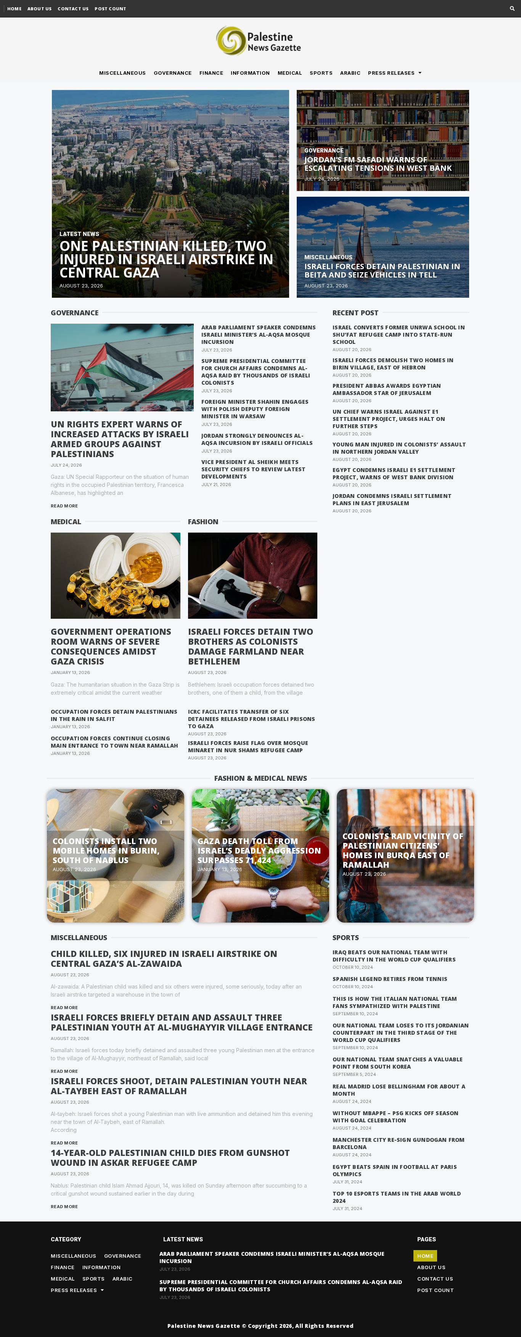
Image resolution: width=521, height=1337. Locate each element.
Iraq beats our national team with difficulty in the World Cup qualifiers (394, 956)
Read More (64, 506)
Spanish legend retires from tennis (390, 978)
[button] (512, 9)
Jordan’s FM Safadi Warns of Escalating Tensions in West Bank (378, 163)
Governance (173, 73)
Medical (290, 73)
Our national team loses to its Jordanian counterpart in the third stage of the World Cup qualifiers (401, 1032)
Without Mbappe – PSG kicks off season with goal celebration (395, 1116)
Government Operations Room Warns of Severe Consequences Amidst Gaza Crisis (111, 646)
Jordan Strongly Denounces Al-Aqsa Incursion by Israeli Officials (257, 439)
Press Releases (391, 73)
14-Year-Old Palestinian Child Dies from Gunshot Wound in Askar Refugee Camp (170, 1157)
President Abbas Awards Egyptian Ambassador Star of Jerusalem (387, 389)
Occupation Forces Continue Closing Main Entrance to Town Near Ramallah (114, 742)
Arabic (350, 73)
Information (250, 73)
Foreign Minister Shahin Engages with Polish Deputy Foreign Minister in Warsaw (255, 409)
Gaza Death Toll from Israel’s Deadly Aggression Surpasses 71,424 (259, 850)
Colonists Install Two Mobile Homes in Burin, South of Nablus (106, 850)
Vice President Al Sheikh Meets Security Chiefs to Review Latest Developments (253, 469)
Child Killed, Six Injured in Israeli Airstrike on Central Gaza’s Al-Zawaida (164, 958)
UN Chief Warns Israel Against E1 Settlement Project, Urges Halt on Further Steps (389, 419)
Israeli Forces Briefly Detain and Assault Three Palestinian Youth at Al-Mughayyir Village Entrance (182, 1022)
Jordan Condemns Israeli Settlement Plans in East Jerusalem (392, 499)
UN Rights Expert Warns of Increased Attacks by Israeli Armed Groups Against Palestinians (120, 438)
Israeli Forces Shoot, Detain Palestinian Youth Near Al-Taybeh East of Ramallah (179, 1085)
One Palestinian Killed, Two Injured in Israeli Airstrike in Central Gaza (166, 259)
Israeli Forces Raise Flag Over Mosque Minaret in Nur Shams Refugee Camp (248, 746)
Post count (110, 8)
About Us (39, 8)
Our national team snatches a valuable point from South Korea (398, 1063)
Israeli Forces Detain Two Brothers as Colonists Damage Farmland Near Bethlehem (250, 646)
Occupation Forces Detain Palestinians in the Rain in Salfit (114, 715)
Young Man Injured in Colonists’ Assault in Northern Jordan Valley (399, 448)
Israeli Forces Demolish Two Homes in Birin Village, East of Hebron (393, 363)
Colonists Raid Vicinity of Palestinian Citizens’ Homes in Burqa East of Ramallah (403, 850)
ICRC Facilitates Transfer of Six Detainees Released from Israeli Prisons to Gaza (251, 719)
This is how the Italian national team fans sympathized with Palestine (395, 1002)
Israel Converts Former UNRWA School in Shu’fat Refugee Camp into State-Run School (399, 334)
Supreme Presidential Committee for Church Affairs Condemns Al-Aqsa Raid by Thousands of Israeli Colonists (255, 371)
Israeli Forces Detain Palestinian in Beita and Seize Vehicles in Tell (382, 270)
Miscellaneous (122, 73)
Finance (211, 73)
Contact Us (73, 8)
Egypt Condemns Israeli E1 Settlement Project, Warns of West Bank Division (394, 473)
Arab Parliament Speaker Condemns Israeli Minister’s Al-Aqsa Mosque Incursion (258, 334)
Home (14, 8)
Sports (321, 73)
